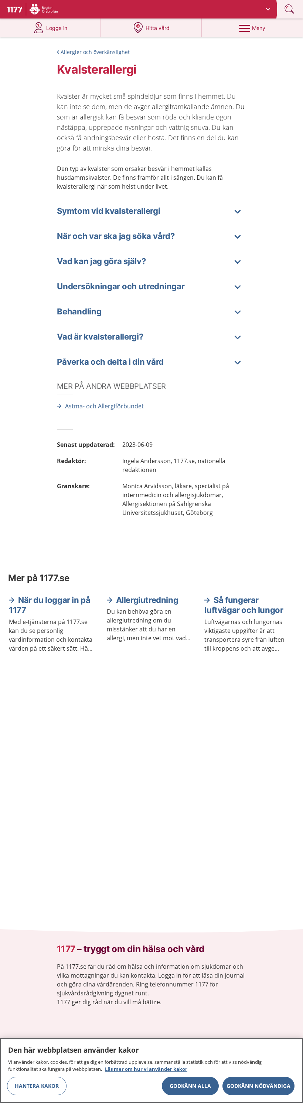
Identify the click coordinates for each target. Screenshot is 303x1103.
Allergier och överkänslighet (95, 51)
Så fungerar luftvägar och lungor (243, 605)
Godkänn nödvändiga (258, 1085)
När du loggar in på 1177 (49, 605)
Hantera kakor (37, 1085)
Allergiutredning (147, 600)
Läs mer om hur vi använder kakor (146, 1069)
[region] (151, 1070)
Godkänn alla (190, 1085)
